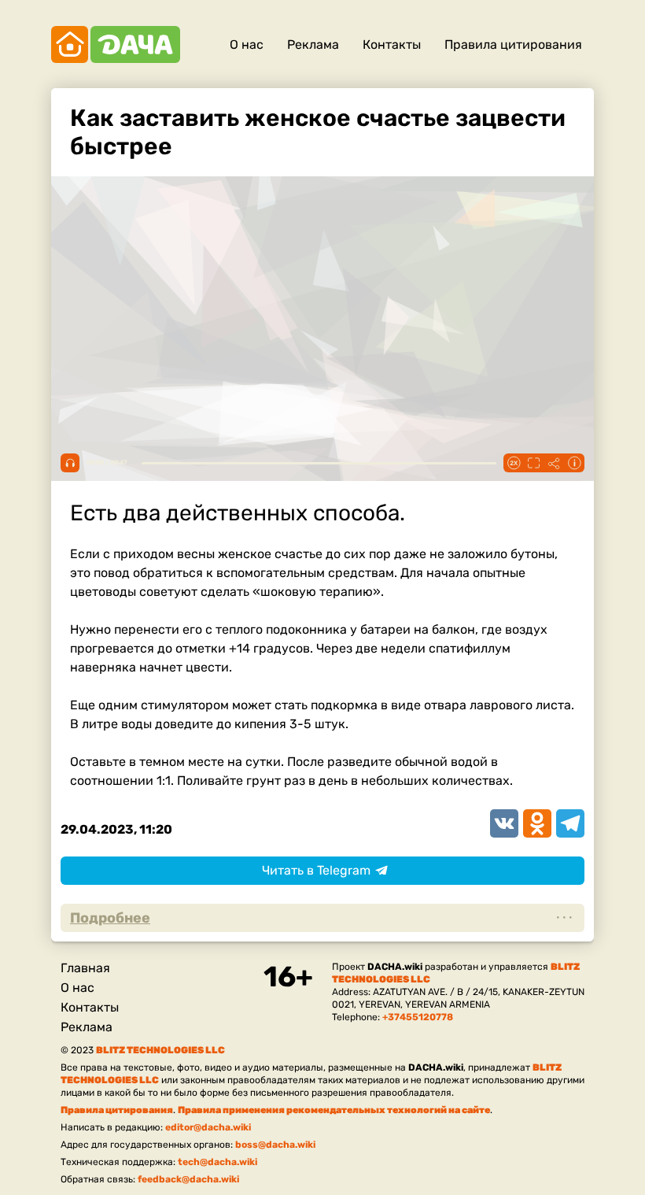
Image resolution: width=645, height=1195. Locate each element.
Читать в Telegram (316, 870)
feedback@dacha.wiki (188, 1179)
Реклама (313, 44)
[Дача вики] (115, 44)
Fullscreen (533, 462)
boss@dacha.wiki (275, 1144)
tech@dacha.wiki (217, 1161)
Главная (85, 967)
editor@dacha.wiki (208, 1127)
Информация (574, 462)
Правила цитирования (513, 44)
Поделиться (554, 462)
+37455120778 (417, 1017)
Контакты (392, 44)
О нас (247, 44)
